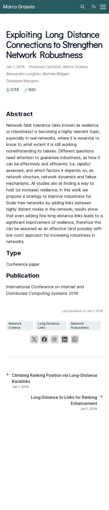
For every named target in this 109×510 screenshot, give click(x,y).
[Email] (54, 339)
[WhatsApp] (75, 339)
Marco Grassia (18, 6)
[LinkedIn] (65, 339)
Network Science (15, 325)
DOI (31, 89)
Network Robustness (80, 325)
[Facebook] (44, 339)
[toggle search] (83, 7)
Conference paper (23, 264)
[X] (34, 339)
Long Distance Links (48, 325)
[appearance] (94, 6)
